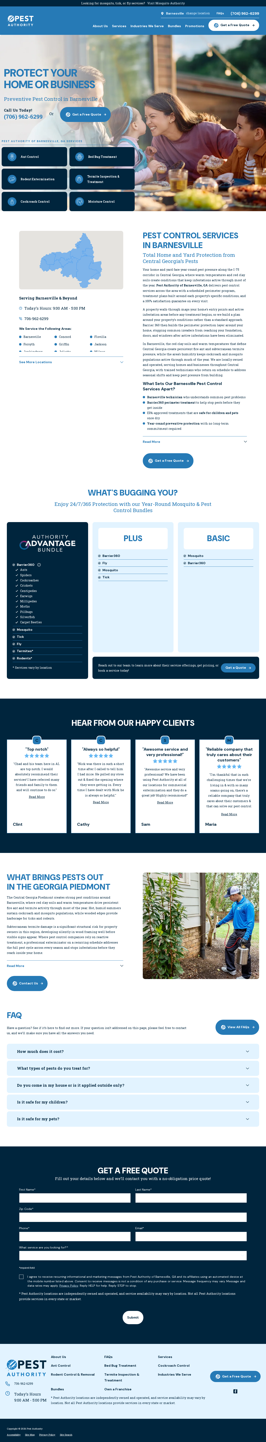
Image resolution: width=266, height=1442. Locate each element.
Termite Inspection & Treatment (121, 1377)
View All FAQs (238, 1027)
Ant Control (60, 1365)
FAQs (108, 1357)
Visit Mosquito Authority (166, 3)
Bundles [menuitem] (174, 26)
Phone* (24, 1228)
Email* (139, 1228)
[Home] (20, 20)
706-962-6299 (36, 318)
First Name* (27, 1189)
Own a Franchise (118, 1389)
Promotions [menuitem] (194, 26)
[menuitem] (14, 1434)
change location (198, 13)
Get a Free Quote (234, 25)
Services (165, 1357)
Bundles (57, 1389)
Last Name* (143, 1189)
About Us (58, 1357)
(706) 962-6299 (245, 14)
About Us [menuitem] (100, 26)
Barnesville (175, 13)
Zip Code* (26, 1209)
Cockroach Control (174, 1365)
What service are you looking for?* (43, 1247)
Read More (37, 797)
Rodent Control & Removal (73, 1374)
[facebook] (235, 1391)
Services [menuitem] (119, 26)
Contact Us (28, 983)
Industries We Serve (174, 1374)
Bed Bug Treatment (120, 1365)
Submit (133, 1317)
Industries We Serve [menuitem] (147, 26)
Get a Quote (235, 667)
